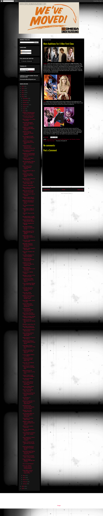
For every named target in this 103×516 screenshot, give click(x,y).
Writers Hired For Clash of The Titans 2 (29, 338)
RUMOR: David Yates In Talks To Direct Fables (28, 198)
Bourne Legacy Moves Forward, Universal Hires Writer (28, 383)
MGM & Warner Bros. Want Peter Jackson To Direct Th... (29, 237)
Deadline (45, 63)
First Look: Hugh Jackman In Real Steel (29, 241)
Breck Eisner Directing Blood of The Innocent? (29, 313)
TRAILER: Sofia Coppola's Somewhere (29, 249)
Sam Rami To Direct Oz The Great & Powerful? (29, 327)
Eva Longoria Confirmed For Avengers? (28, 151)
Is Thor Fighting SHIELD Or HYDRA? (28, 355)
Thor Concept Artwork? (28, 463)
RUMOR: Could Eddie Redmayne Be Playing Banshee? (28, 128)
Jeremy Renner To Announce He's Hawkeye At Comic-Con (29, 147)
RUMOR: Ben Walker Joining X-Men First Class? (28, 175)
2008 (23, 488)
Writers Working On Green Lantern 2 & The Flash (29, 372)
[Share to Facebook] (55, 137)
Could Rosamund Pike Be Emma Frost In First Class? (29, 394)
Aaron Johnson (50, 139)
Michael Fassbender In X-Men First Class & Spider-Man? (29, 402)
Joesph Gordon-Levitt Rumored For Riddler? (28, 376)
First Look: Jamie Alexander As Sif (27, 293)
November (25, 100)
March (24, 479)
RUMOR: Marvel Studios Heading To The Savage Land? (28, 297)
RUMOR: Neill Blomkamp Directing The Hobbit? (29, 113)
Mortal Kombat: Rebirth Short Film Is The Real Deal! (28, 367)
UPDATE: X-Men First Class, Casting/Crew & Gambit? (28, 423)
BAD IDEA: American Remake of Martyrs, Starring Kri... (28, 245)
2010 (23, 96)
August (25, 106)
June (24, 110)
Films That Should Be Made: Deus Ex (28, 390)
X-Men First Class (51, 140)
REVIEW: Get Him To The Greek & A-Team (29, 276)
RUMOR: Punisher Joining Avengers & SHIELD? (29, 317)
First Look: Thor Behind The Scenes (28, 363)
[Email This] (51, 137)
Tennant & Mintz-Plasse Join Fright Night (28, 387)
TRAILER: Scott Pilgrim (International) (28, 159)
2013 (23, 90)
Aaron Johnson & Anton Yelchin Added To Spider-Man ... (28, 334)
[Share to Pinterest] (57, 137)
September (26, 104)
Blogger (59, 505)
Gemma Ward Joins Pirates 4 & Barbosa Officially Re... (28, 305)
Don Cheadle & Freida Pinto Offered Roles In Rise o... (28, 138)
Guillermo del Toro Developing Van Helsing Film (29, 321)
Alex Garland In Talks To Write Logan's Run (28, 182)
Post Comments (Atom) (66, 193)
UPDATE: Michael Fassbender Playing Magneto (28, 133)
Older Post (80, 189)
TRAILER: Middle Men (28, 185)
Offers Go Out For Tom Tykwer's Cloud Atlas (28, 191)
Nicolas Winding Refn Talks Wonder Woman (28, 220)
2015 (23, 86)
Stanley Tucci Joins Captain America (27, 411)
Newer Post (46, 189)
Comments (24, 53)
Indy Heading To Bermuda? (26, 398)
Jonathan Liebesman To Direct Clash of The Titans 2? (28, 351)
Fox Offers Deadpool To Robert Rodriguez (28, 255)
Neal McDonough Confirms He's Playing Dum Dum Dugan (28, 407)
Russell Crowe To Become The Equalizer (29, 179)
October (25, 102)
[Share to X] (54, 137)
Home (63, 189)
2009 (23, 486)
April (24, 477)
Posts (23, 50)
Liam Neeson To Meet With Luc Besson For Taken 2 (28, 280)
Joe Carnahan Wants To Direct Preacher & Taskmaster (28, 415)
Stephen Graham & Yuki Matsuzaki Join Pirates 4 (28, 443)
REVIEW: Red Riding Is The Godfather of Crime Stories (29, 342)
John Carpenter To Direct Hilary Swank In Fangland (29, 439)
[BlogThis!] (52, 137)
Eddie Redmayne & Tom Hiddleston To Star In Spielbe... (28, 232)
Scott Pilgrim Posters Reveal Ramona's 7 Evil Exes (29, 347)
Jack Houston (72, 139)
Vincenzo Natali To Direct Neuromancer (29, 330)
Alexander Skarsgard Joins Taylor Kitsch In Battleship (28, 124)
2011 (23, 94)
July (24, 108)
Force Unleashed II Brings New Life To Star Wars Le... (29, 284)
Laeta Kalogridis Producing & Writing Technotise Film (28, 310)
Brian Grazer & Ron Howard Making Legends (27, 167)
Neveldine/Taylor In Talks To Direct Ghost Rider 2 (29, 217)
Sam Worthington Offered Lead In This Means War (29, 163)
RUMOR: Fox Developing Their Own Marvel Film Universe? (29, 155)
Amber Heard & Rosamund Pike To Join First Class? (29, 269)
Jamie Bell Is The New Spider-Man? (28, 419)
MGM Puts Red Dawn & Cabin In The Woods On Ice (28, 202)
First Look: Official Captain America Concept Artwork (27, 467)
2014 (23, 88)
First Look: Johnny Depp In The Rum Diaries (28, 116)
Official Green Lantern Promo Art (28, 426)
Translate (31, 71)
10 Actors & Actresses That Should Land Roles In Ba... (28, 359)
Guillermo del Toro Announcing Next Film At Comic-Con (28, 259)
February (25, 481)
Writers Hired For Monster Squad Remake (29, 188)
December (25, 98)
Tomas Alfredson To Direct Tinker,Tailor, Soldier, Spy (29, 434)
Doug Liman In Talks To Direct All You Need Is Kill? (28, 210)
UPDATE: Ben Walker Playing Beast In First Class (28, 142)
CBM (44, 101)
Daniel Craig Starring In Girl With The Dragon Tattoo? (28, 448)
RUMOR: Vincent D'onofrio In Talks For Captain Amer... (28, 264)
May (24, 475)
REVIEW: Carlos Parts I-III (29, 324)
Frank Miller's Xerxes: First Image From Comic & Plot (28, 472)
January (25, 483)
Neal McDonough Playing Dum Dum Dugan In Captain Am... (29, 452)
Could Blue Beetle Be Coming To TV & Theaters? (28, 289)
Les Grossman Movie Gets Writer (28, 379)
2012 (23, 92)
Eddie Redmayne (65, 139)
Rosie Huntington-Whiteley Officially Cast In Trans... (29, 460)
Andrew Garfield (57, 139)
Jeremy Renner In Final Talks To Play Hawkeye (29, 456)
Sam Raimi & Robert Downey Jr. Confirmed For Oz (28, 228)
